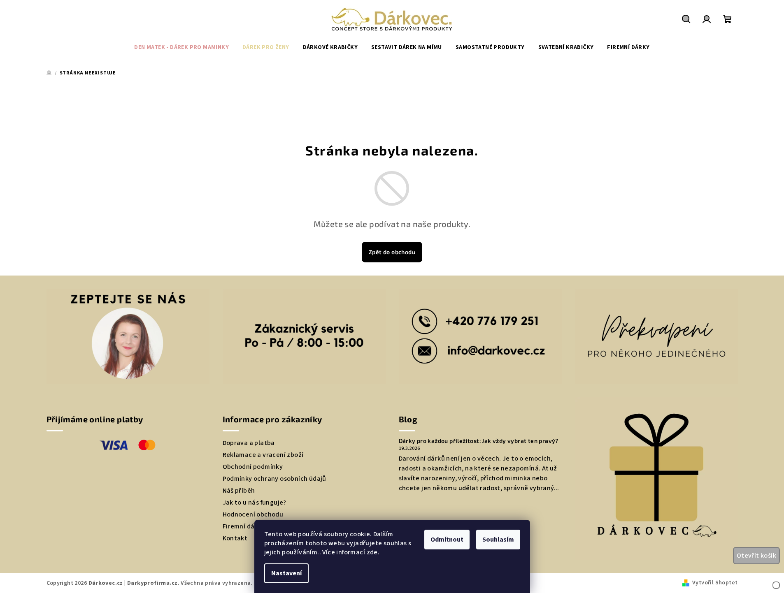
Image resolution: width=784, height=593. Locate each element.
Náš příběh (239, 490)
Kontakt (235, 538)
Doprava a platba (249, 442)
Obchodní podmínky (253, 466)
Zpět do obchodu (392, 251)
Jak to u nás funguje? (254, 502)
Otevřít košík (756, 555)
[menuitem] (181, 47)
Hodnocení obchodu (253, 514)
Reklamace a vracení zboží (263, 454)
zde (372, 552)
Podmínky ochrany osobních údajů (274, 478)
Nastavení (286, 573)
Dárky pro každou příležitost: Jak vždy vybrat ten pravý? (478, 441)
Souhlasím (498, 539)
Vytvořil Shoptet (714, 583)
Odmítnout (446, 539)
